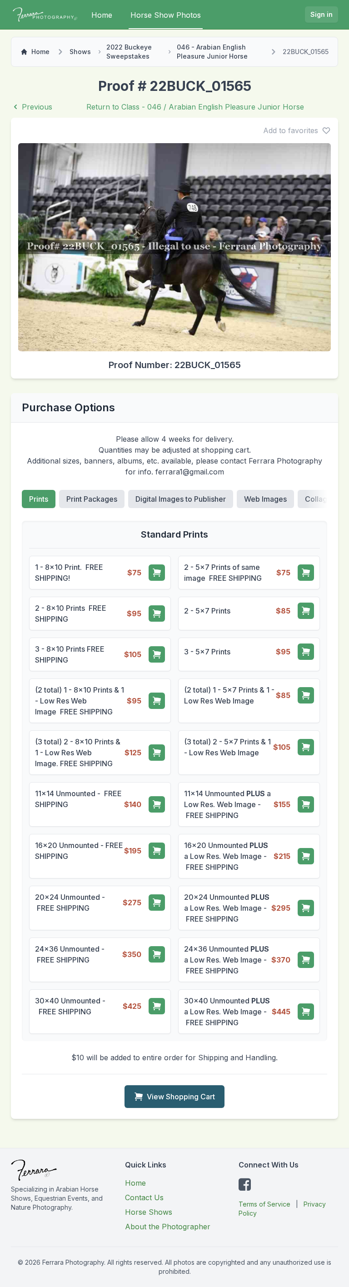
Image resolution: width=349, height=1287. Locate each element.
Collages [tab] (320, 499)
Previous (37, 106)
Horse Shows (148, 1212)
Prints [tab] (38, 499)
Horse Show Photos (165, 15)
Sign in (321, 14)
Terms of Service (264, 1204)
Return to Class (195, 106)
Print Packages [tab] (91, 499)
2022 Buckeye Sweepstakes (129, 51)
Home (101, 15)
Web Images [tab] (265, 499)
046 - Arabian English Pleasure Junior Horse (212, 51)
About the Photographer (167, 1226)
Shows (80, 51)
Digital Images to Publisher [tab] (180, 499)
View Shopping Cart (181, 1096)
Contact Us (144, 1197)
